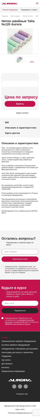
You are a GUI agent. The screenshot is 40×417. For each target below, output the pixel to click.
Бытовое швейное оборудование (16, 345)
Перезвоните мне (20, 259)
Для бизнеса (7, 364)
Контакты (5, 367)
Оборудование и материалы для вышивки (20, 349)
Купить (20, 103)
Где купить (6, 360)
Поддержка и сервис (29, 10)
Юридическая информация (13, 371)
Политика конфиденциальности (20, 413)
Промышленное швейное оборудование (19, 341)
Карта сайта (20, 409)
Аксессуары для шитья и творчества (17, 352)
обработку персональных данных (17, 324)
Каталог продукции (10, 10)
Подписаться (20, 311)
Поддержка (6, 356)
